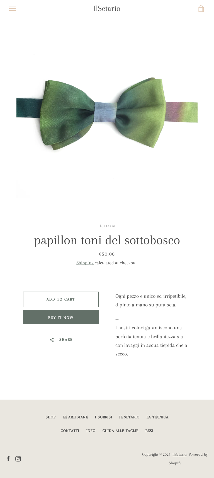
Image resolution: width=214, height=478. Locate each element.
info (91, 431)
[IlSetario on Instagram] (18, 458)
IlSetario (107, 8)
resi (149, 431)
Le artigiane (75, 417)
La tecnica (158, 417)
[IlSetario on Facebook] (8, 458)
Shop (51, 417)
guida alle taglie (120, 431)
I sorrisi (103, 417)
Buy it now (61, 318)
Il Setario (129, 417)
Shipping (85, 262)
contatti (70, 431)
